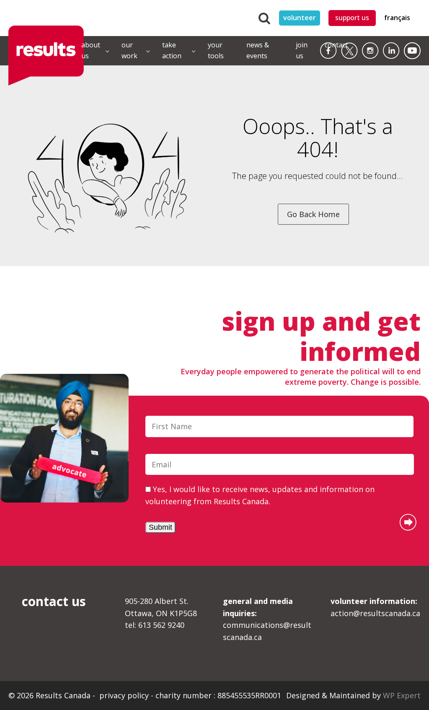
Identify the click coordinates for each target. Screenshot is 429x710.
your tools (216, 50)
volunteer (299, 17)
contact (336, 44)
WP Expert (402, 695)
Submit (160, 527)
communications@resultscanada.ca (267, 619)
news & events (257, 50)
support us (352, 17)
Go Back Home (313, 214)
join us (302, 50)
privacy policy (125, 695)
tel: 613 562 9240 (154, 625)
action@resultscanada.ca (375, 607)
